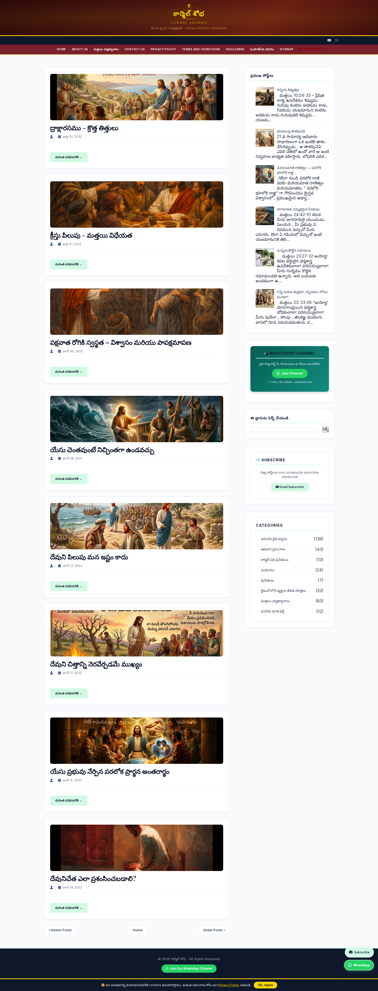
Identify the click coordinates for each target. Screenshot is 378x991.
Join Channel (292, 373)
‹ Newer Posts (60, 930)
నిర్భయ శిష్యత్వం (288, 90)
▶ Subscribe (310, 49)
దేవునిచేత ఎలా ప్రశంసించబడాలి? (93, 878)
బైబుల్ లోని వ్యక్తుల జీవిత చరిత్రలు (283, 591)
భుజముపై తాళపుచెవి (291, 131)
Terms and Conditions (201, 49)
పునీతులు (267, 580)
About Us (80, 49)
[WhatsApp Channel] (336, 40)
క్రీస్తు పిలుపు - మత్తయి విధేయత (91, 235)
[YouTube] (329, 40)
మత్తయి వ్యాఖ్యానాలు (106, 49)
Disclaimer (235, 49)
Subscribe (362, 952)
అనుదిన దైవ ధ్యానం (274, 539)
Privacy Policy (228, 985)
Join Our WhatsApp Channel (191, 968)
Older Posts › (214, 930)
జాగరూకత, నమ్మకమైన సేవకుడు (298, 209)
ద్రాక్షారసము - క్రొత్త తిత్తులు (84, 127)
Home (61, 49)
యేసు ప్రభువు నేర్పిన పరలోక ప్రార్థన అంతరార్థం (109, 771)
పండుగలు (268, 570)
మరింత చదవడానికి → (68, 157)
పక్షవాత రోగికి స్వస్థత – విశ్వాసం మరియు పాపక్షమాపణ (120, 342)
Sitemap (287, 49)
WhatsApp (361, 965)
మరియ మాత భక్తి (272, 611)
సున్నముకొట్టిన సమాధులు (294, 250)
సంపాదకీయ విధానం (262, 49)
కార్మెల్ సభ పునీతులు (275, 560)
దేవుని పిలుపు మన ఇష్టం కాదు (89, 556)
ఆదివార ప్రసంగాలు (273, 549)
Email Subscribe (291, 487)
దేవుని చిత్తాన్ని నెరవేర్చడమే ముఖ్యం (96, 663)
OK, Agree (265, 985)
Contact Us (135, 49)
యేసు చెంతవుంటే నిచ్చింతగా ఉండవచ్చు (102, 449)
